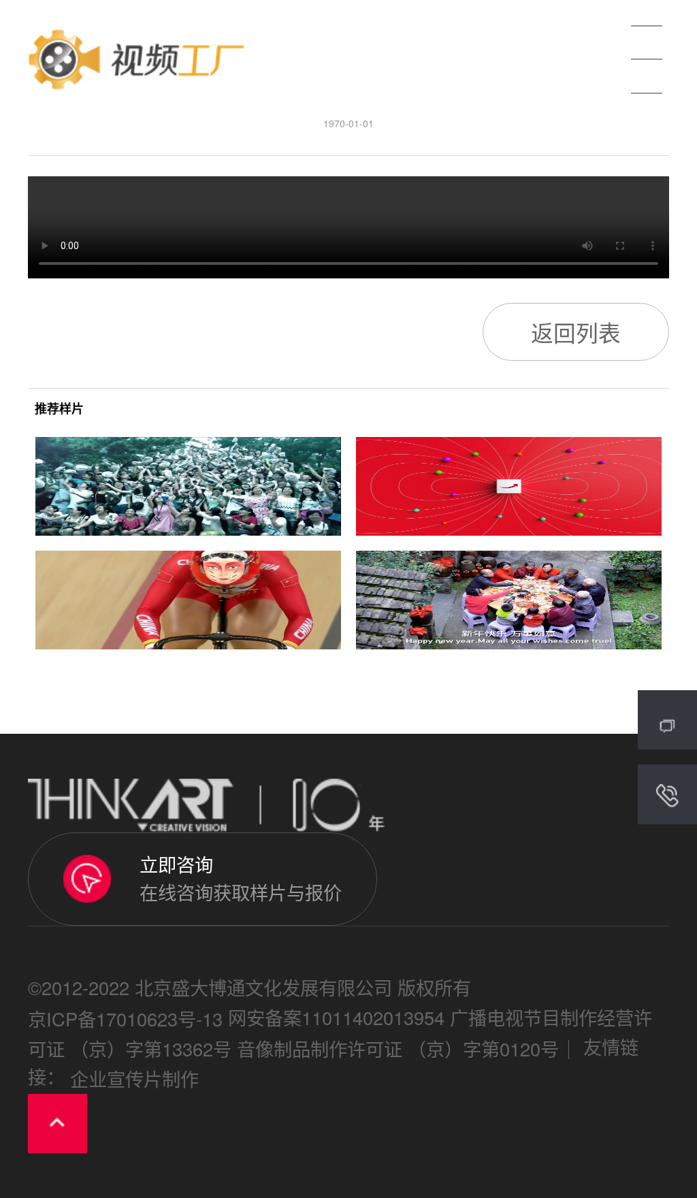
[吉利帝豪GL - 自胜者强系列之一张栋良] (188, 600)
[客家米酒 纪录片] (509, 600)
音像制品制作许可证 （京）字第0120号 (398, 1048)
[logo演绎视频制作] (509, 486)
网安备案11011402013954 (336, 1017)
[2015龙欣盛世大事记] (188, 486)
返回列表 (576, 332)
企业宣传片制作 (134, 1079)
